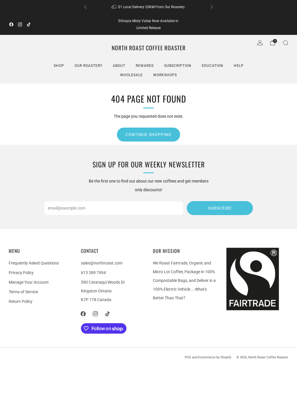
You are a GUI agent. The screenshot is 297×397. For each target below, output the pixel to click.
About (119, 66)
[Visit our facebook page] (11, 24)
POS (188, 357)
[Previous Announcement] (85, 7)
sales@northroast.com (101, 263)
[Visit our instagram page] (20, 24)
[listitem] (148, 7)
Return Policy (20, 301)
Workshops (165, 75)
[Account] (260, 43)
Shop (59, 66)
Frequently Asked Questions (34, 263)
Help (239, 66)
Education (212, 66)
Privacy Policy (21, 272)
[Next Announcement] (211, 7)
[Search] (285, 43)
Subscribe (220, 208)
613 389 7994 (93, 272)
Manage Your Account (29, 282)
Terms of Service (23, 291)
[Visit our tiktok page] (28, 24)
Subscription (177, 66)
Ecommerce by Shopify (214, 357)
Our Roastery (88, 66)
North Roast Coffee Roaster (149, 48)
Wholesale (131, 75)
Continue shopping (148, 134)
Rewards (145, 66)
